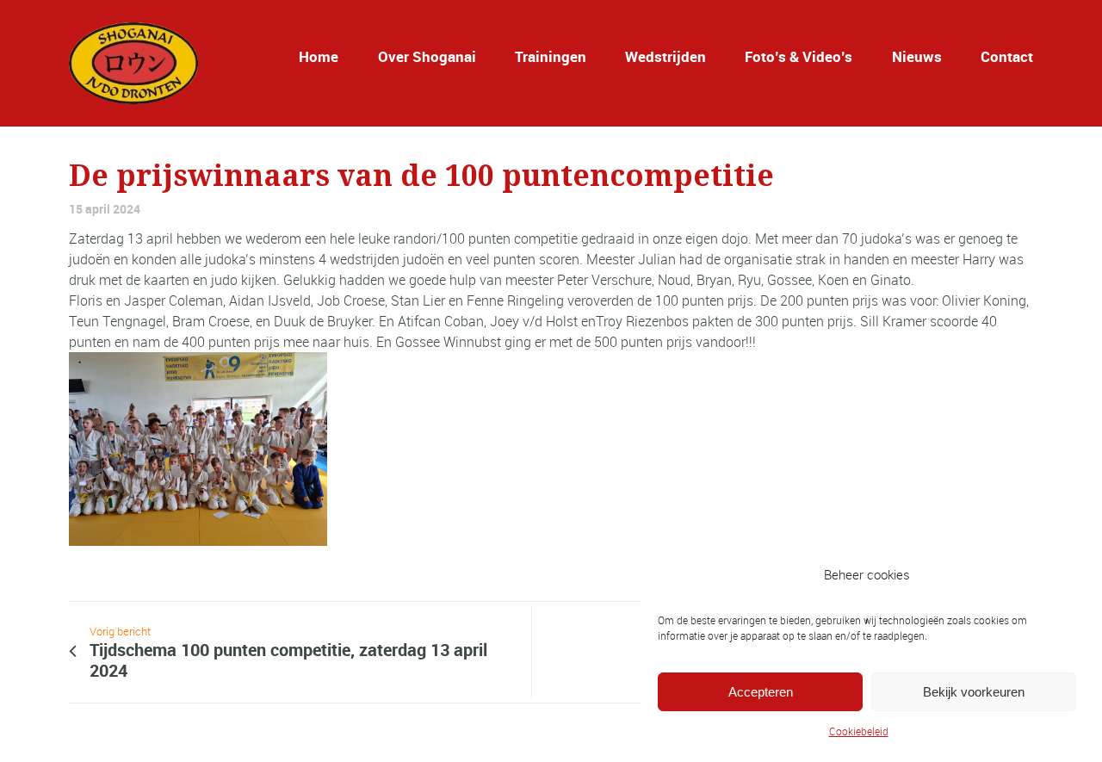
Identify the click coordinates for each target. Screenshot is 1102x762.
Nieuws (917, 56)
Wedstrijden (665, 56)
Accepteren (760, 692)
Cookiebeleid (858, 731)
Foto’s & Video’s (798, 56)
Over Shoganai (427, 56)
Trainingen (550, 56)
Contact (1007, 56)
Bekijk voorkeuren (974, 692)
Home (318, 56)
